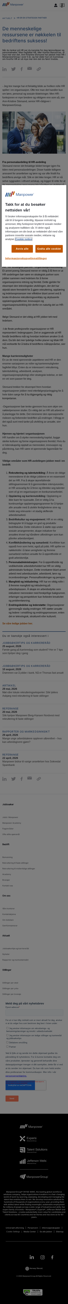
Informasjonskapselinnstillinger (26, 258)
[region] (34, 226)
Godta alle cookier (49, 248)
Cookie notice (23, 239)
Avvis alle (22, 248)
